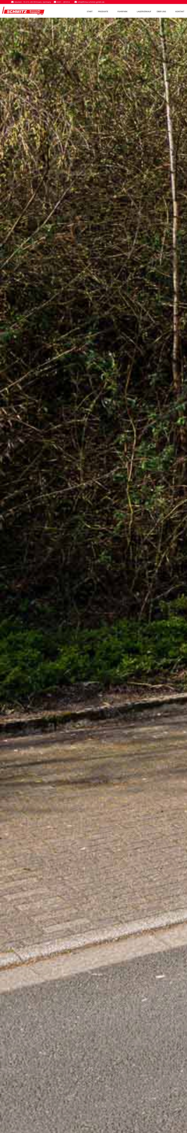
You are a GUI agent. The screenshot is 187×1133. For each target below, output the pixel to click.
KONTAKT (179, 11)
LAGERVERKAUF (144, 11)
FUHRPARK (122, 11)
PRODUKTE (103, 11)
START (90, 11)
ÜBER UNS (161, 11)
